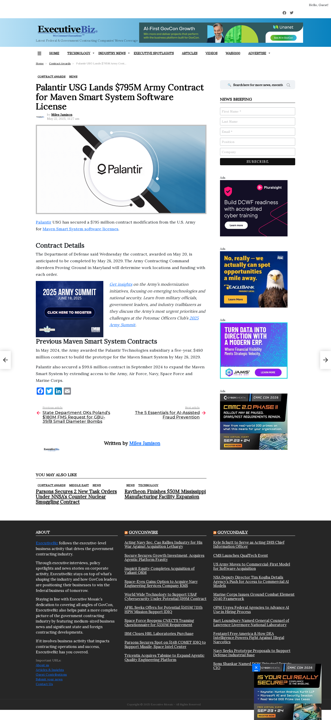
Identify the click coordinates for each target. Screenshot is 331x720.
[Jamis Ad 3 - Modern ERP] (254, 350)
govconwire (143, 532)
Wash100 (233, 53)
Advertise (257, 53)
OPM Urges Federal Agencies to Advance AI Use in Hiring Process (251, 609)
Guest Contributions (51, 674)
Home (54, 53)
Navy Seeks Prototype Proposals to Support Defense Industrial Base (251, 653)
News (97, 485)
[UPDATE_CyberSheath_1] (288, 692)
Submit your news (49, 679)
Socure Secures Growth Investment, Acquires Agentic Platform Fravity (164, 557)
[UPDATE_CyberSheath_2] (254, 421)
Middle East (79, 485)
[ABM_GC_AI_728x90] (221, 33)
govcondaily (233, 532)
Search (288, 85)
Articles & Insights (50, 670)
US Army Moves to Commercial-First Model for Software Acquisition (251, 566)
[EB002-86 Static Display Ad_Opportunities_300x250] (254, 279)
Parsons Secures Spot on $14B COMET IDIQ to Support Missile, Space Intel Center (165, 644)
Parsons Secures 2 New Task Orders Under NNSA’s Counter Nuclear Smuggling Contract (76, 496)
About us (42, 665)
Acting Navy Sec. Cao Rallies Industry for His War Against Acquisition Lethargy (163, 544)
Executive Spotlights (154, 53)
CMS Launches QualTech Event (240, 555)
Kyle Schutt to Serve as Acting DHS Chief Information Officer (248, 544)
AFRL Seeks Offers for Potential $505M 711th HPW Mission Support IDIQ (163, 609)
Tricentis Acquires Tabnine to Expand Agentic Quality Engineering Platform (164, 657)
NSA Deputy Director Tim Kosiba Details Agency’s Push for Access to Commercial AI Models (251, 581)
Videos (212, 53)
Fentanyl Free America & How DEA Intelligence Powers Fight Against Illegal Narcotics (248, 638)
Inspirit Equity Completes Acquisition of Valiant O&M (160, 570)
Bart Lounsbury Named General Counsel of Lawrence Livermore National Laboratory (251, 622)
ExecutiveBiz (47, 543)
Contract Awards (52, 485)
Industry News (112, 53)
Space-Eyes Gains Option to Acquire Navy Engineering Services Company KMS (161, 584)
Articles (189, 53)
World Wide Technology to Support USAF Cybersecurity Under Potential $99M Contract (165, 596)
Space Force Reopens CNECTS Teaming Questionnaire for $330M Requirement (159, 622)
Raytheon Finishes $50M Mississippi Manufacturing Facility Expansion (165, 494)
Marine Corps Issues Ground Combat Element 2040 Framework (254, 596)
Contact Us (44, 684)
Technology (78, 53)
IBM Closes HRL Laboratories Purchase (159, 634)
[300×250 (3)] (254, 208)
